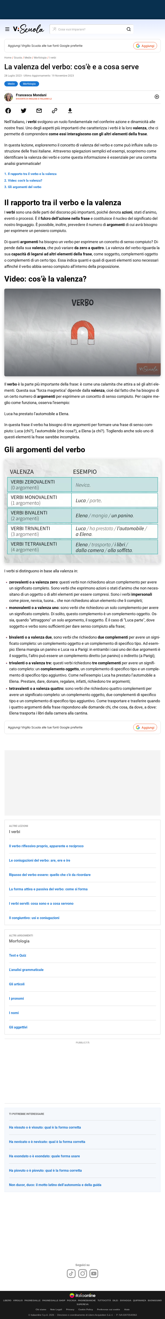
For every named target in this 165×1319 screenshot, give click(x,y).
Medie (27, 57)
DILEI (115, 1300)
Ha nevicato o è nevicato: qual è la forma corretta (47, 1142)
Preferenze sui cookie (108, 1309)
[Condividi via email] (39, 111)
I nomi (14, 1013)
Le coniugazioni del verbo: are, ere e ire (39, 860)
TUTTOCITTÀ (104, 1300)
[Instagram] (82, 1273)
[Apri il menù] (7, 29)
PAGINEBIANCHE (87, 1300)
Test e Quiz (17, 955)
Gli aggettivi (18, 1027)
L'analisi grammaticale (26, 970)
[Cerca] (129, 29)
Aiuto (127, 1309)
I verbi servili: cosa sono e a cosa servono (41, 903)
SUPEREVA (83, 1304)
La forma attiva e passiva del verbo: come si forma (48, 889)
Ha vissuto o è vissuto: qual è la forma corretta (45, 1127)
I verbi (52, 57)
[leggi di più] (157, 97)
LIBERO (7, 1300)
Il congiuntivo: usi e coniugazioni (34, 918)
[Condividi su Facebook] (8, 111)
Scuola (18, 57)
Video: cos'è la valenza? (25, 180)
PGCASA (71, 1300)
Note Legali (56, 1309)
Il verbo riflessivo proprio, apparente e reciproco (46, 846)
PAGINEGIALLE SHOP (53, 1300)
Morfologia (40, 57)
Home (7, 57)
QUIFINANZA (139, 1300)
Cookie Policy (85, 1309)
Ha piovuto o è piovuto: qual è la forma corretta (45, 1170)
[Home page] (28, 29)
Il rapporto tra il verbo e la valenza (32, 174)
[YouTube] (93, 1273)
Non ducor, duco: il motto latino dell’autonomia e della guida (55, 1185)
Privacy (70, 1309)
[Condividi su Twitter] (24, 111)
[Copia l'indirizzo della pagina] (54, 111)
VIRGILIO (18, 1300)
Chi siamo (41, 1309)
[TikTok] (71, 1273)
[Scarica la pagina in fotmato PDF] (70, 111)
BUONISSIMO (155, 1300)
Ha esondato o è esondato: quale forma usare (44, 1156)
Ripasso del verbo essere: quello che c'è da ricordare (50, 875)
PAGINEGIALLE (32, 1300)
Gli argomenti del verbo (24, 187)
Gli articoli (16, 984)
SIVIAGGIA (125, 1300)
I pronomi (16, 998)
